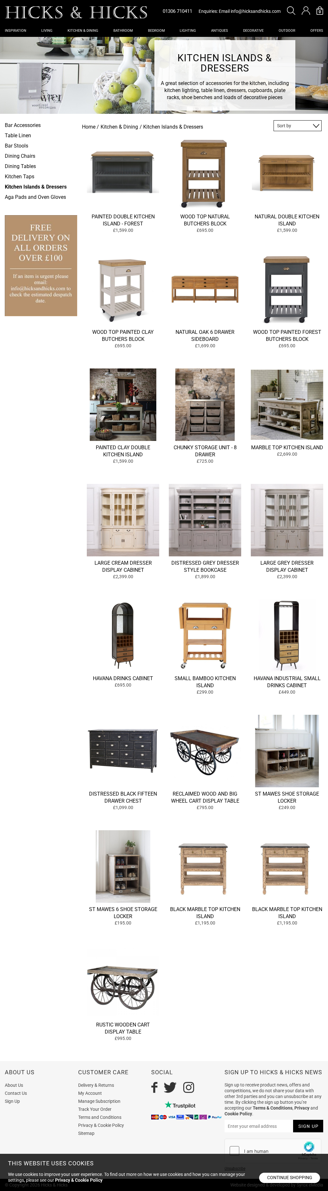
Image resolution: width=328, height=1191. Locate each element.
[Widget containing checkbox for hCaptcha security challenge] (273, 1151)
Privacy (301, 1108)
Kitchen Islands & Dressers (36, 187)
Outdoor (287, 31)
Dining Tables (20, 166)
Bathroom (123, 31)
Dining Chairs (20, 156)
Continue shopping (289, 1177)
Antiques (219, 31)
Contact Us (16, 1093)
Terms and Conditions (99, 1117)
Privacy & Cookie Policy (101, 1125)
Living (47, 31)
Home (88, 127)
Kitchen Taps (19, 176)
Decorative (253, 31)
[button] (291, 10)
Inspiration (15, 31)
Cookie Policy (238, 1113)
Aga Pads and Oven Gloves (35, 197)
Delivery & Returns (96, 1085)
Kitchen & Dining (83, 31)
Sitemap (86, 1133)
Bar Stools (16, 146)
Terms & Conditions (272, 1108)
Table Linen (18, 135)
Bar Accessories (23, 125)
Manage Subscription (99, 1101)
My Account (90, 1093)
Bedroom (156, 31)
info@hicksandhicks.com (256, 11)
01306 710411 (177, 11)
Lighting (188, 31)
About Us (14, 1085)
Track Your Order (94, 1109)
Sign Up (12, 1101)
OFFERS (316, 31)
